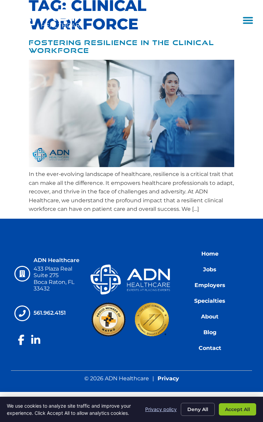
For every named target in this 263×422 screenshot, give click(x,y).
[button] (248, 20)
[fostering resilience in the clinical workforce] (131, 165)
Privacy (168, 378)
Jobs (209, 269)
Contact (210, 348)
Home (209, 253)
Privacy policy (161, 409)
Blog (209, 332)
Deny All (197, 409)
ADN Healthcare (56, 260)
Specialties (209, 301)
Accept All (237, 409)
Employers (210, 285)
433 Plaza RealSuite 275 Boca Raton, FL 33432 (54, 279)
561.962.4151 (50, 313)
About (209, 316)
